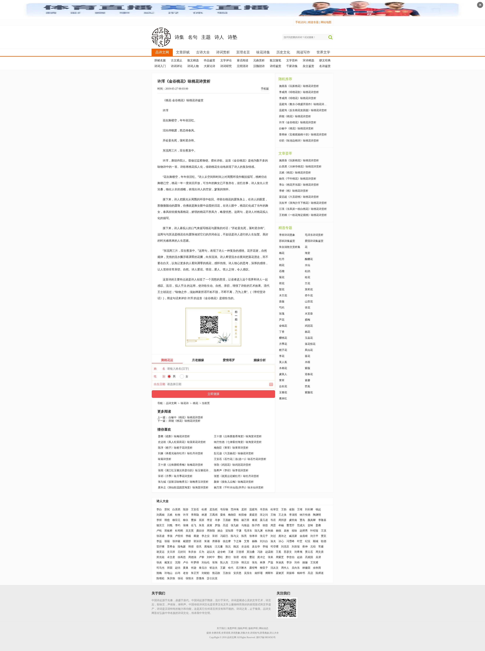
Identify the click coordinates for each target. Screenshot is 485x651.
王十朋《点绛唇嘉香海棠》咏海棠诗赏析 (238, 436)
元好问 (182, 551)
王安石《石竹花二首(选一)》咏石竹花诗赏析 (240, 459)
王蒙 (222, 567)
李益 (159, 541)
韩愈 (167, 520)
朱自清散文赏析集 (289, 247)
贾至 (323, 536)
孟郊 (244, 509)
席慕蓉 (216, 541)
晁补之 (282, 536)
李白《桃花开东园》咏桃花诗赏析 (299, 184)
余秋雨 (317, 567)
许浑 (190, 298)
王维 (299, 509)
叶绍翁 (314, 530)
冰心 (281, 541)
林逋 (204, 514)
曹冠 (252, 557)
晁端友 (208, 546)
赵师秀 (304, 530)
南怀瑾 (259, 573)
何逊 (193, 567)
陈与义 (235, 536)
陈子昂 (256, 525)
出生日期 (159, 384)
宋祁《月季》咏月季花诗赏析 (175, 476)
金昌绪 (304, 536)
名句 (192, 37)
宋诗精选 (308, 60)
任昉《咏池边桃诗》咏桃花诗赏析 (299, 140)
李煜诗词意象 (287, 234)
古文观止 (176, 60)
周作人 (285, 567)
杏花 (307, 307)
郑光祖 (160, 557)
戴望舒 (187, 541)
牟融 (281, 525)
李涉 (289, 562)
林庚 (262, 562)
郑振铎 (290, 573)
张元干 (264, 536)
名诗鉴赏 (325, 66)
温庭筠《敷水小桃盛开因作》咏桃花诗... (302, 104)
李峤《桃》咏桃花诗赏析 (293, 190)
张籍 (167, 541)
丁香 (281, 331)
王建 (230, 551)
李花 (281, 356)
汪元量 (219, 546)
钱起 (318, 509)
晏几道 (264, 520)
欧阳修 (243, 514)
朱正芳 (195, 573)
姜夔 (318, 525)
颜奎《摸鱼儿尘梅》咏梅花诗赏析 (234, 481)
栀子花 (283, 350)
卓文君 (171, 557)
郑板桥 (168, 530)
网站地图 (326, 22)
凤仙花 (309, 350)
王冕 (278, 551)
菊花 (281, 277)
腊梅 (307, 319)
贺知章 (229, 530)
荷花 (281, 283)
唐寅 (209, 525)
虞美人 (283, 374)
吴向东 (296, 567)
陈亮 (244, 536)
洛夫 (273, 541)
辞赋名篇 (160, 60)
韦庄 (273, 520)
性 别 (159, 376)
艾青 (246, 541)
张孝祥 (253, 536)
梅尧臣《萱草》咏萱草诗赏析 (231, 447)
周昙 (273, 525)
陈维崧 (160, 578)
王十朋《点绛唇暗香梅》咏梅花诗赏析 (180, 464)
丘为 (201, 551)
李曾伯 (290, 557)
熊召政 (216, 573)
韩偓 (191, 546)
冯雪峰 (290, 541)
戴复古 (168, 562)
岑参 (217, 520)
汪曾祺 (240, 551)
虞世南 (293, 520)
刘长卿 (309, 509)
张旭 (214, 562)
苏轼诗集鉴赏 (287, 241)
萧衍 (228, 557)
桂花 (307, 277)
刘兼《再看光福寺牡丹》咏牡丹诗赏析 (180, 453)
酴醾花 (309, 259)
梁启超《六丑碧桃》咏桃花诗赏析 (299, 196)
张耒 (270, 557)
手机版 (265, 88)
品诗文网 (162, 52)
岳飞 (193, 525)
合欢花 (283, 386)
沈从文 (274, 567)
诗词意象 (235, 632)
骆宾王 (160, 525)
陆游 (185, 509)
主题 (206, 37)
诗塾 (232, 37)
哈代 (230, 567)
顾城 (315, 541)
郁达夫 (213, 567)
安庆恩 (237, 573)
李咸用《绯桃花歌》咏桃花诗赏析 (299, 92)
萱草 (281, 380)
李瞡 (188, 536)
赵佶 (177, 567)
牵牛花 (309, 295)
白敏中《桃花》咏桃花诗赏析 (186, 417)
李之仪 (206, 536)
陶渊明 (317, 514)
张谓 (236, 557)
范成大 (301, 525)
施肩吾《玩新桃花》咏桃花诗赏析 (299, 86)
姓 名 (159, 368)
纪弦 (307, 541)
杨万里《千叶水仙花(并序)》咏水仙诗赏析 (239, 487)
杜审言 (274, 509)
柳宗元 (176, 520)
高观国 (309, 557)
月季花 (283, 344)
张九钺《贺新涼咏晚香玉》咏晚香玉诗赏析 (183, 481)
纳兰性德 (305, 514)
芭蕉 (307, 386)
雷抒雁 (160, 546)
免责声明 (231, 628)
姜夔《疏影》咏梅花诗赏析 (174, 436)
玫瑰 (281, 313)
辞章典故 (264, 632)
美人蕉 (283, 362)
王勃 (283, 509)
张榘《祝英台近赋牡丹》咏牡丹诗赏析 (236, 476)
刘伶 (297, 562)
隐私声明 (242, 628)
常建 (321, 546)
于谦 (238, 530)
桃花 (195, 403)
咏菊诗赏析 (164, 459)
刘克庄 (285, 546)
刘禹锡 (160, 514)
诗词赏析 (223, 52)
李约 (177, 525)
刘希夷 (298, 551)
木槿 (307, 362)
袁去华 (256, 546)
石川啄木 (241, 567)
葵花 (307, 356)
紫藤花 (309, 392)
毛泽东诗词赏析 (314, 234)
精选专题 (313, 22)
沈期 (177, 562)
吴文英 (190, 530)
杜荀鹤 (179, 530)
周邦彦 (282, 520)
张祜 (180, 578)
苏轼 (167, 509)
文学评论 (226, 60)
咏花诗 (185, 403)
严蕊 (270, 562)
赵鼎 (299, 557)
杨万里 (245, 520)
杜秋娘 (269, 530)
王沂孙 (235, 562)
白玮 (177, 573)
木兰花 (283, 295)
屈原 (201, 520)
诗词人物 (193, 66)
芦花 (281, 319)
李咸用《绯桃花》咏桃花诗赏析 (297, 98)
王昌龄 (227, 520)
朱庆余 (192, 551)
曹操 (193, 520)
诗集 (179, 37)
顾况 (236, 546)
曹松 (220, 557)
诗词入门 (160, 66)
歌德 (323, 541)
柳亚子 (264, 567)
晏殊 (222, 514)
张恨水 (190, 578)
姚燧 (305, 562)
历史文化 (283, 52)
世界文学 (323, 52)
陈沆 (228, 546)
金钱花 (283, 325)
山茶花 (309, 301)
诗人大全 (162, 501)
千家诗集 (292, 66)
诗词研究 (226, 66)
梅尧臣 (232, 514)
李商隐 (195, 514)
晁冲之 (261, 557)
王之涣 (282, 514)
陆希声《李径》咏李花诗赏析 (231, 470)
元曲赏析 (259, 60)
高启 (310, 573)
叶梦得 (195, 562)
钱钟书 (301, 573)
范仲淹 (235, 509)
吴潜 (318, 557)
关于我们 (221, 628)
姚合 (220, 530)
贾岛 (302, 520)
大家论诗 (209, 66)
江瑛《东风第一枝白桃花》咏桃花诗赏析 (303, 209)
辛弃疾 (264, 509)
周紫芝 (280, 557)
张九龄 (235, 525)
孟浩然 (213, 509)
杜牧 (177, 514)
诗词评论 (176, 66)
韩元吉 (245, 562)
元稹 (169, 514)
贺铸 (310, 525)
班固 (169, 567)
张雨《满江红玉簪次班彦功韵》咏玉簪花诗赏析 (186, 470)
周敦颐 (211, 530)
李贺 (209, 520)
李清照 (293, 514)
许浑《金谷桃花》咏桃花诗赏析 (297, 122)
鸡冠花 (309, 325)
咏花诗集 (263, 52)
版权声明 (253, 628)
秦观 (254, 520)
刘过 (273, 536)
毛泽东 (248, 530)
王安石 (195, 509)
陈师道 (320, 573)
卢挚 (201, 557)
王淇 (323, 530)
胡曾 (265, 525)
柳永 (185, 520)
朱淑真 (280, 562)
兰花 (307, 283)
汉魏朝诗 (259, 66)
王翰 (273, 514)
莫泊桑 (251, 551)
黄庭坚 (253, 514)
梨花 (281, 289)
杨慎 (278, 530)
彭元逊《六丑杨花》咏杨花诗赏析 (234, 453)
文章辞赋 (183, 52)
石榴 (281, 271)
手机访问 (300, 22)
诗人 (219, 37)
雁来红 (283, 398)
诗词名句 (254, 632)
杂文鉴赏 (308, 66)
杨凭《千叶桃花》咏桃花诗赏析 (297, 178)
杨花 (307, 331)
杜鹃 (307, 271)
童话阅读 (242, 60)
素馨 (307, 380)
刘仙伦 (206, 562)
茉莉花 (309, 289)
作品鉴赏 (209, 60)
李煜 (159, 520)
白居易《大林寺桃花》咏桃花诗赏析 (300, 166)
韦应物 (224, 509)
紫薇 (307, 368)
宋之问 (264, 514)
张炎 (159, 562)
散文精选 (193, 60)
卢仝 (185, 562)
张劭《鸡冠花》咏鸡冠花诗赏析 (232, 464)
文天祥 (171, 551)
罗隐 (217, 525)
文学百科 (292, 60)
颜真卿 (312, 520)
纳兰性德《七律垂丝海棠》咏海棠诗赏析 (238, 442)
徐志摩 (227, 541)
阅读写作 (303, 52)
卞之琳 (237, 541)
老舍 (185, 573)
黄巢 (185, 567)
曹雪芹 (290, 525)
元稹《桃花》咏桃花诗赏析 (295, 172)
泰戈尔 (203, 567)
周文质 (320, 551)
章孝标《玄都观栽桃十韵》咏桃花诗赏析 (303, 134)
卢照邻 (179, 536)
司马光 (160, 567)
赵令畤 (221, 551)
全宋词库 (225, 632)
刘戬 (169, 525)
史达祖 (245, 546)
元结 (313, 546)
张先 (254, 562)
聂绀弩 (253, 567)
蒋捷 (196, 536)
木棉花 (283, 368)
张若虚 (160, 536)
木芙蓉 (309, 313)
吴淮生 (248, 573)
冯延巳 (224, 536)
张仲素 (176, 541)
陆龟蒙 (182, 546)
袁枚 (286, 530)
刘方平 (314, 536)
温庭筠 (253, 509)
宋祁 (214, 536)
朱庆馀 (171, 578)
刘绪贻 (206, 573)
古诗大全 (203, 52)
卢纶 (159, 530)
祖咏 (294, 530)
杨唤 (254, 541)
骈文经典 (325, 60)
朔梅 (159, 573)
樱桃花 (283, 337)
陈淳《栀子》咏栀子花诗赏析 (175, 447)
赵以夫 (211, 551)
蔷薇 (281, 301)
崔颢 (291, 509)
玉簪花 (283, 392)
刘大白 (264, 541)
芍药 (281, 307)
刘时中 (211, 557)
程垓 (244, 557)
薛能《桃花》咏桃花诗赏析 (184, 420)
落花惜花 (310, 344)
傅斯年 (269, 573)
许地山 (168, 573)
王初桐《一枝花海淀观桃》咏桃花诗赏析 (303, 215)
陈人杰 (224, 562)
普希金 (171, 546)
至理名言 (243, 52)
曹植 (236, 520)
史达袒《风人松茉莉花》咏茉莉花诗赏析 (182, 442)
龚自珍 (200, 530)
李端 (265, 546)
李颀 (169, 536)
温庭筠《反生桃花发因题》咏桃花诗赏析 (303, 110)
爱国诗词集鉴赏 (314, 241)
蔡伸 (305, 546)
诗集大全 (245, 632)
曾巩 (199, 546)
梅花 (281, 253)
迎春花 (309, 374)
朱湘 (207, 541)
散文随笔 (275, 60)
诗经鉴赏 (275, 66)
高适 (225, 525)
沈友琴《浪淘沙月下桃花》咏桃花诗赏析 (303, 202)
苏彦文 (288, 551)
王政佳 (227, 573)
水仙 (307, 265)
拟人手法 (180, 285)
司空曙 (274, 546)
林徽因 (306, 567)
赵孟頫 (269, 551)
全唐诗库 (216, 632)
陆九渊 (259, 530)
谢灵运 (160, 551)
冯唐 (260, 551)
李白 (159, 509)
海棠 (307, 253)
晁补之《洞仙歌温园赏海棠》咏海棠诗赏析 (183, 487)
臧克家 (293, 536)
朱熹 (201, 525)
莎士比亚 (212, 578)
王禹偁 (213, 514)
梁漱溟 (280, 573)
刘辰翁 (296, 546)
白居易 (176, 509)
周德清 (192, 557)
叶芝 (299, 541)
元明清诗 (242, 66)
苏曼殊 (200, 578)
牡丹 (281, 259)
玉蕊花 (309, 337)
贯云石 (309, 551)
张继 (185, 525)
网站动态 (263, 628)
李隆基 (322, 520)
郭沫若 (198, 541)
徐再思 (182, 557)
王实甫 (314, 562)
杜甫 (204, 509)
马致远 (245, 525)
